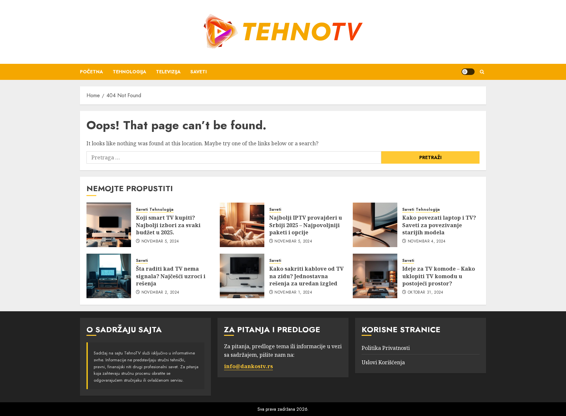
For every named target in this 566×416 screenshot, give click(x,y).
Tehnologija (129, 71)
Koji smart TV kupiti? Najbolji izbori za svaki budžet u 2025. (168, 225)
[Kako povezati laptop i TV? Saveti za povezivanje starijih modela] (375, 225)
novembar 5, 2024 (160, 241)
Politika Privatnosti (386, 348)
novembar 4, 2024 (427, 241)
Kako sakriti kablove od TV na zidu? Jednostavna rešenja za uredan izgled (306, 276)
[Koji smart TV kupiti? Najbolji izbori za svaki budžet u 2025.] (108, 225)
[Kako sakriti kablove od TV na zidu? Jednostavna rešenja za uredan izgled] (242, 276)
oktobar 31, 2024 (425, 292)
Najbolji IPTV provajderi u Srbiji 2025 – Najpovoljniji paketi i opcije (305, 225)
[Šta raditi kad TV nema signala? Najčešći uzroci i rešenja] (108, 276)
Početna (91, 71)
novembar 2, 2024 (160, 292)
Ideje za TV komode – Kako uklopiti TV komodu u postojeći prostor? (438, 276)
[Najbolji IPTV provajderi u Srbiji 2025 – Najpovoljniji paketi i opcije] (242, 225)
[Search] (482, 71)
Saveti (198, 71)
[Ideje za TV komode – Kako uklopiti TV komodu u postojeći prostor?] (375, 276)
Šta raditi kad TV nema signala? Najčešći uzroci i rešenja (170, 276)
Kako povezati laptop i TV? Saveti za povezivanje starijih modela (439, 225)
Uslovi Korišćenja (383, 362)
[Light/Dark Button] (468, 71)
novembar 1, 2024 (293, 292)
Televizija (168, 71)
